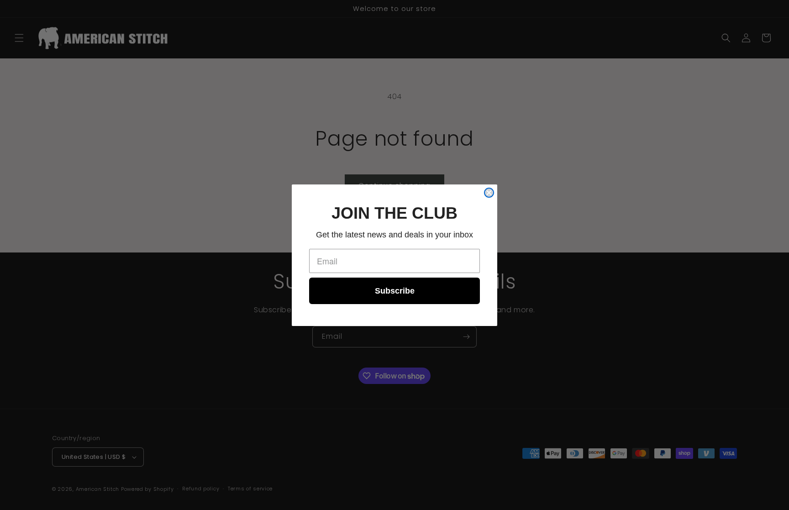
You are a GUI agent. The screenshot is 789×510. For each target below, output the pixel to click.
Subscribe (395, 290)
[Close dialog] (489, 192)
